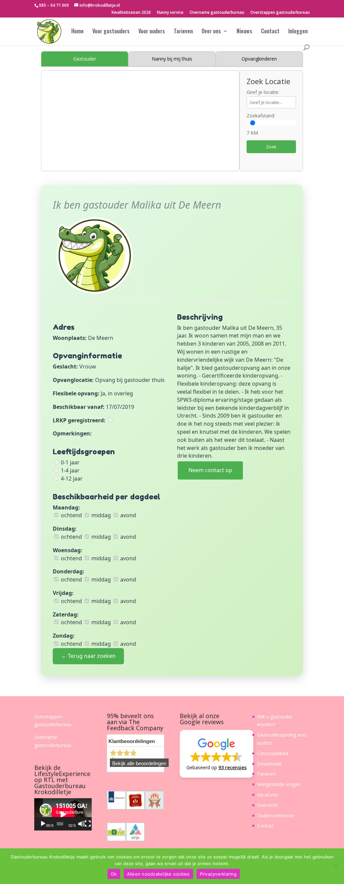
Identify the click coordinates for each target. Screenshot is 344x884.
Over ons (211, 32)
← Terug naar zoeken (88, 656)
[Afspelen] (43, 823)
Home (77, 32)
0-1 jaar (69, 462)
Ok (114, 874)
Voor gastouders (111, 32)
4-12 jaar (71, 478)
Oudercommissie (275, 815)
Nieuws (244, 32)
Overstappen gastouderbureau (280, 12)
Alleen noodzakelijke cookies (158, 874)
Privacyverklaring (218, 874)
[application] (63, 814)
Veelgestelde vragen (279, 784)
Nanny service (170, 12)
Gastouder (84, 59)
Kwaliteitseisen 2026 (131, 12)
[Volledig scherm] (87, 823)
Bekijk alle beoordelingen (139, 763)
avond (127, 515)
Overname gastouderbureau (216, 12)
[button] (216, 754)
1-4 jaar (69, 470)
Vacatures (267, 794)
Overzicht (267, 805)
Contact (270, 32)
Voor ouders (151, 32)
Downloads (269, 764)
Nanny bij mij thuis (172, 59)
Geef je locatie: (263, 92)
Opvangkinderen (259, 59)
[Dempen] (81, 823)
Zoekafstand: (261, 115)
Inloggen (298, 32)
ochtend (70, 515)
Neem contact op (210, 470)
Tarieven (183, 32)
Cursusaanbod (272, 753)
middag (100, 515)
